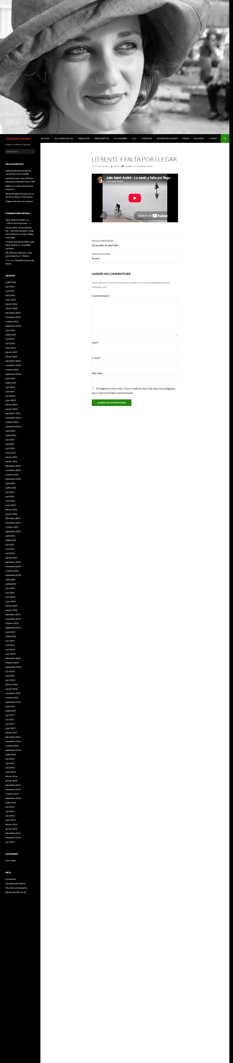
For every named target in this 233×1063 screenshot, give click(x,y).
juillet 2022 (10, 487)
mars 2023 (10, 452)
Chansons (146, 138)
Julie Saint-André (17, 138)
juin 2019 (10, 640)
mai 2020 (9, 592)
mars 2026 (10, 299)
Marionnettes (101, 138)
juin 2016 (10, 758)
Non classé (10, 860)
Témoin (25, 256)
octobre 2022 (12, 474)
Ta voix (101, 256)
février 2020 (11, 605)
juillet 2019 (10, 636)
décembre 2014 (13, 833)
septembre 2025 (13, 326)
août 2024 (10, 378)
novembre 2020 (13, 566)
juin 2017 (10, 715)
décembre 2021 (13, 518)
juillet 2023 (10, 435)
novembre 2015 (13, 789)
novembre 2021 (13, 522)
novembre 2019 (13, 619)
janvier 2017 (11, 732)
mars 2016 (10, 772)
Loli (134, 138)
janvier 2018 (11, 688)
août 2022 (10, 483)
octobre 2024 (12, 369)
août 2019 (10, 632)
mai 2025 (9, 339)
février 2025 (11, 352)
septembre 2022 (13, 479)
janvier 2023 (11, 461)
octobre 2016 (12, 745)
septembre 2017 (13, 702)
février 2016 (11, 776)
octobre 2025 (12, 321)
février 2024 (11, 404)
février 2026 (11, 304)
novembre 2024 (13, 365)
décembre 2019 (13, 614)
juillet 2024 (10, 382)
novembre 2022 (13, 470)
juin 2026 (10, 286)
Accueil (45, 138)
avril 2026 (10, 295)
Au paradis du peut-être (105, 243)
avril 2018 (10, 680)
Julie (116, 166)
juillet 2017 (10, 710)
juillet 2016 (10, 754)
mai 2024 (9, 391)
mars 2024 (10, 400)
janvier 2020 (11, 610)
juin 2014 (10, 842)
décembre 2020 (13, 562)
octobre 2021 (12, 527)
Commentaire (101, 295)
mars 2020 (10, 601)
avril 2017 (10, 723)
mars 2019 (10, 653)
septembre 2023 (13, 426)
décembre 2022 (13, 465)
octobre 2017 (12, 697)
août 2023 (10, 430)
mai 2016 (9, 763)
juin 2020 (10, 588)
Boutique (199, 138)
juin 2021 (10, 544)
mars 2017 (10, 728)
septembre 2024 (13, 374)
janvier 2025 (11, 356)
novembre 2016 (13, 741)
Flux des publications (15, 883)
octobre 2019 (12, 623)
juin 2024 (10, 387)
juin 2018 (10, 671)
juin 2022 (10, 492)
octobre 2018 (12, 662)
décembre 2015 (13, 785)
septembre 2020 (13, 575)
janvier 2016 (11, 780)
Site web (97, 373)
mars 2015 (10, 820)
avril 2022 (10, 500)
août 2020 (10, 579)
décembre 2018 (13, 658)
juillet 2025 (10, 334)
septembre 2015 (13, 798)
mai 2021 (9, 549)
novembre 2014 (13, 837)
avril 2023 (10, 448)
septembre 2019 (13, 627)
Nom (96, 342)
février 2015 (11, 824)
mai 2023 (9, 444)
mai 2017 (9, 719)
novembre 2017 (13, 693)
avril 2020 (10, 597)
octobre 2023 (12, 422)
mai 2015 (9, 811)
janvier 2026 (11, 308)
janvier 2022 (11, 514)
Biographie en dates (167, 138)
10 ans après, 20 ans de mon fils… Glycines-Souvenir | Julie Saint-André (19, 230)
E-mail (96, 357)
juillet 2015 (10, 802)
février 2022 (11, 509)
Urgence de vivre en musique (19, 201)
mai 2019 (9, 645)
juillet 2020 (10, 584)
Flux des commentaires (16, 887)
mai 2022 (9, 496)
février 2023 (11, 457)
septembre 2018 (13, 667)
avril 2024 (10, 395)
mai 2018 (9, 675)
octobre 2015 (12, 793)
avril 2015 (10, 815)
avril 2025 (10, 343)
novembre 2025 (13, 317)
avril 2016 (10, 767)
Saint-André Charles (15, 219)
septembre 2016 (13, 750)
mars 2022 (10, 505)
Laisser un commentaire (138, 166)
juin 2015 (10, 807)
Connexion (10, 879)
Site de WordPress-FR (15, 892)
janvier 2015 (11, 828)
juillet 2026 (10, 282)
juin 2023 (10, 439)
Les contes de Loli (63, 138)
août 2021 (10, 535)
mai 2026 (9, 291)
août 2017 (10, 706)
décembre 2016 (13, 737)
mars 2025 (10, 347)
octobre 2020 (12, 570)
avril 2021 (10, 553)
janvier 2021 (11, 557)
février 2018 (11, 684)
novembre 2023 (13, 417)
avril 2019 (10, 649)
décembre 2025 (13, 312)
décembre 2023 (13, 413)
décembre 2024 (13, 360)
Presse (185, 138)
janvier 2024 (11, 409)
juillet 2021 (10, 540)
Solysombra (120, 138)
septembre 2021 (13, 531)
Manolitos (84, 138)
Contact (213, 138)
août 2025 (10, 330)
